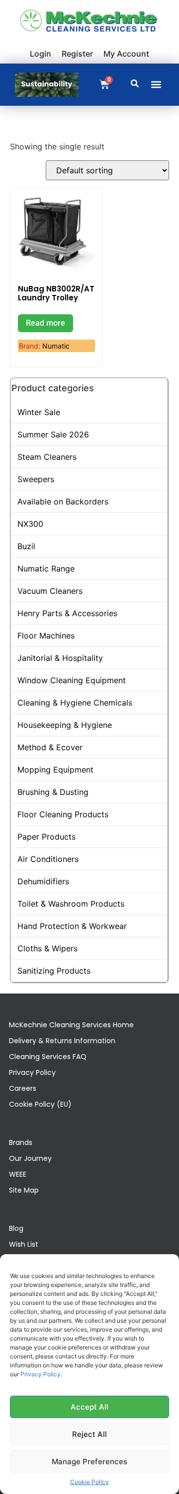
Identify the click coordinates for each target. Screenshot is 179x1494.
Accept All (89, 1407)
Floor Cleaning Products (62, 814)
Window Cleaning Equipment (71, 680)
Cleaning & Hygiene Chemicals (74, 703)
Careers (22, 1088)
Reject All (89, 1434)
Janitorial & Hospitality (60, 658)
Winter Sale (38, 412)
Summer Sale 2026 (53, 434)
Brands (20, 1142)
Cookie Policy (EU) (40, 1104)
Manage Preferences (89, 1461)
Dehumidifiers (43, 881)
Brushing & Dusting (53, 792)
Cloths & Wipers (47, 948)
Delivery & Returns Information (62, 1041)
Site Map (24, 1190)
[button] (156, 84)
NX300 (30, 524)
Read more (45, 323)
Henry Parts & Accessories (67, 613)
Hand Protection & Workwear (72, 926)
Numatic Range (46, 568)
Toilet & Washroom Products (70, 904)
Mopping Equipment (55, 770)
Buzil (26, 546)
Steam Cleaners (47, 457)
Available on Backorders (62, 501)
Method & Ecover (50, 747)
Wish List (23, 1244)
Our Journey (30, 1158)
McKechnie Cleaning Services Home (71, 1025)
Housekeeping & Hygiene (64, 725)
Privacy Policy (40, 1374)
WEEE (17, 1174)
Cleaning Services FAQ (48, 1057)
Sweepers (35, 479)
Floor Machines (46, 635)
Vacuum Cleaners (50, 591)
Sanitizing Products (53, 971)
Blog (16, 1228)
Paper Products (46, 837)
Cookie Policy (89, 1482)
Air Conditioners (48, 859)
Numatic (56, 346)
